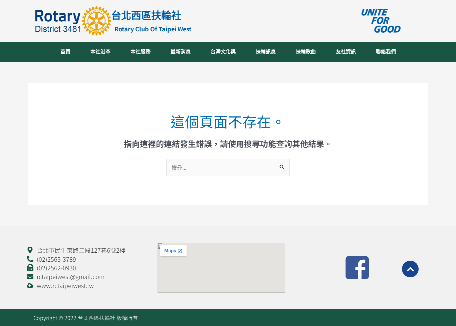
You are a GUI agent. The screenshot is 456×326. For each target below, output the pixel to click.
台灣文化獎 (223, 52)
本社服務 (141, 52)
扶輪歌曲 (306, 52)
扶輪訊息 (266, 52)
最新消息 (181, 52)
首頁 (65, 52)
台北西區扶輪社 (146, 15)
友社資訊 (346, 52)
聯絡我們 (386, 52)
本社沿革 (100, 52)
